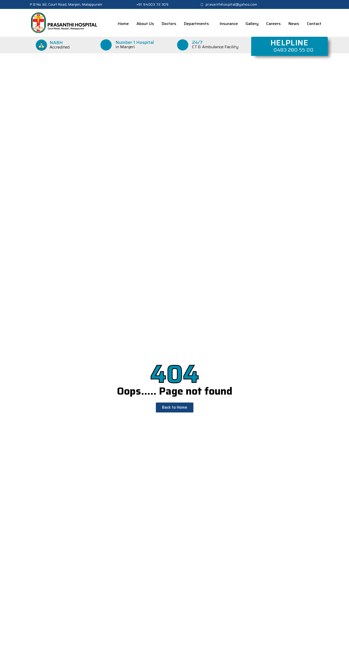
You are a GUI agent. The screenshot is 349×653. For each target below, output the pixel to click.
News (293, 23)
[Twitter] (299, 4)
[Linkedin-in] (315, 4)
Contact (314, 23)
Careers (273, 23)
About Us (145, 23)
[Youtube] (324, 4)
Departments (196, 23)
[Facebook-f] (290, 4)
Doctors (169, 23)
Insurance (229, 23)
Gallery (252, 23)
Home (123, 23)
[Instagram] (307, 4)
